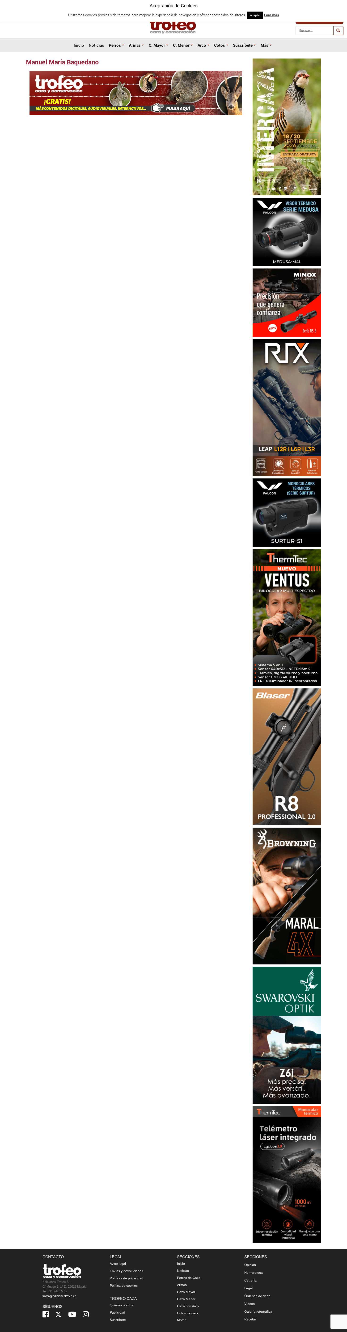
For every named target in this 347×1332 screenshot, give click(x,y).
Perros (115, 45)
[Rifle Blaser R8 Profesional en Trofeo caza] (287, 756)
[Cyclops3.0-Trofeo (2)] (287, 1174)
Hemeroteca (253, 1272)
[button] (124, 45)
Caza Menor (186, 1299)
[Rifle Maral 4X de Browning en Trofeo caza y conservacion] (287, 896)
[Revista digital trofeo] (136, 93)
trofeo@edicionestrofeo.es (59, 1296)
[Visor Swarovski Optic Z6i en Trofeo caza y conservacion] (287, 1035)
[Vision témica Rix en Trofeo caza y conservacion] (287, 407)
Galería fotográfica (258, 1311)
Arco (202, 45)
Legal (248, 1288)
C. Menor (181, 45)
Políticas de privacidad (126, 1278)
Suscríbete (243, 45)
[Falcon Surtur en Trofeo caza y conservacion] (287, 512)
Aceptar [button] (255, 15)
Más (264, 45)
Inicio (79, 45)
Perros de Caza (188, 1278)
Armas (135, 45)
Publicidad (117, 1312)
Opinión (250, 1265)
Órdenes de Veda (257, 1296)
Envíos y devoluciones (126, 1271)
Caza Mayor (186, 1292)
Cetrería (250, 1280)
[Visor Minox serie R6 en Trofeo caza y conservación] (287, 302)
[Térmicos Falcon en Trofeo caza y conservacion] (287, 232)
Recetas (250, 1319)
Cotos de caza (188, 1313)
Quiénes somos (121, 1305)
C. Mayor (157, 45)
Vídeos (249, 1304)
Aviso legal (118, 1263)
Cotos (219, 45)
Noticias (96, 45)
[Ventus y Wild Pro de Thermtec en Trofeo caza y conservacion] (287, 617)
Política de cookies (124, 1285)
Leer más (271, 15)
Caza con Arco (188, 1306)
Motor (181, 1320)
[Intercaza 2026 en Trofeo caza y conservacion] (287, 127)
